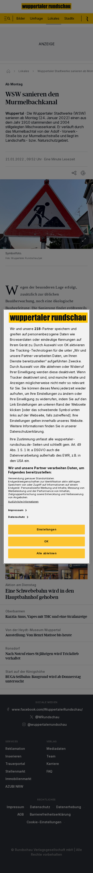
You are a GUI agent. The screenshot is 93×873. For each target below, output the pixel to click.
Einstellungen (46, 529)
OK (46, 541)
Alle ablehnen (47, 553)
